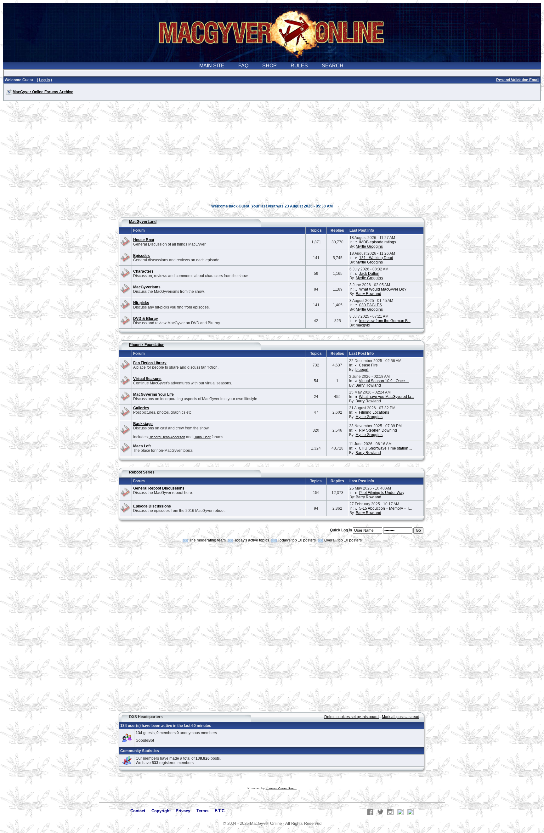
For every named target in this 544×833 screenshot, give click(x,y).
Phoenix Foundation (146, 345)
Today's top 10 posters (297, 540)
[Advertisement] (272, 155)
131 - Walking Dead (376, 258)
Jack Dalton (369, 273)
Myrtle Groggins (369, 246)
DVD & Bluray (145, 318)
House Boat (143, 240)
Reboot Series (142, 472)
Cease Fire (368, 365)
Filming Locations (374, 412)
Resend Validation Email (517, 80)
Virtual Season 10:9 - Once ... (384, 381)
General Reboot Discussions (158, 488)
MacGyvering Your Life (153, 394)
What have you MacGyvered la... (386, 396)
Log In (44, 80)
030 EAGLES (370, 305)
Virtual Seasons (147, 379)
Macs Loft (142, 446)
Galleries (141, 408)
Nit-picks (141, 303)
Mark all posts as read (400, 717)
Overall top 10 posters (343, 540)
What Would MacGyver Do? (382, 289)
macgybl (363, 325)
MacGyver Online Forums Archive (43, 92)
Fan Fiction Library (150, 363)
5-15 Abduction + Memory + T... (385, 508)
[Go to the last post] (356, 242)
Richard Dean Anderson (167, 437)
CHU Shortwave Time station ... (385, 448)
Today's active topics (251, 540)
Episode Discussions (152, 506)
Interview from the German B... (385, 321)
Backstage (143, 424)
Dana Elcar (202, 437)
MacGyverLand (142, 221)
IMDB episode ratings (377, 242)
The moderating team (207, 540)
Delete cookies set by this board (351, 717)
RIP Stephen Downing (378, 430)
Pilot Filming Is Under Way (381, 492)
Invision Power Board (281, 788)
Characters (143, 271)
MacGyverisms (147, 287)
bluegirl (361, 369)
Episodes (141, 255)
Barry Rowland (368, 294)
